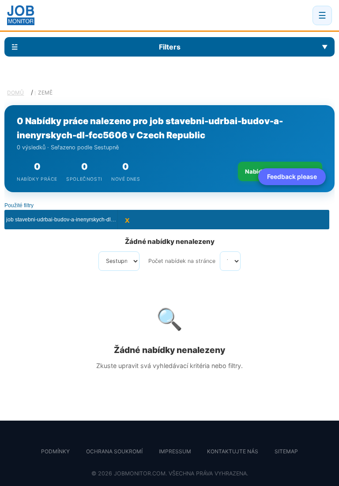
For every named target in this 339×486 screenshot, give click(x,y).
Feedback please (292, 176)
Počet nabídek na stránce (181, 261)
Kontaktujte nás (232, 451)
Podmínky (55, 451)
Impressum (175, 451)
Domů (15, 92)
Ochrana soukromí (114, 451)
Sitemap (286, 451)
